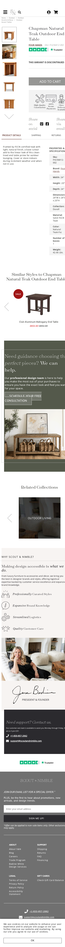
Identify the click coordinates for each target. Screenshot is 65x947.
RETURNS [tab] (56, 135)
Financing (42, 860)
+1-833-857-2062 (18, 735)
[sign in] (48, 12)
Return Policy (16, 887)
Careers (13, 856)
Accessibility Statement (16, 893)
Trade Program (17, 860)
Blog (11, 852)
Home (4, 18)
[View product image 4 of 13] (9, 85)
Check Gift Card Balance (50, 880)
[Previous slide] (6, 307)
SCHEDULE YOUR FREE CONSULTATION (23, 398)
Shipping (42, 849)
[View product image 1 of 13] (9, 34)
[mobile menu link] (5, 13)
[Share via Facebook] (47, 123)
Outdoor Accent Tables (12, 21)
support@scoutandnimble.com (26, 740)
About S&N (15, 849)
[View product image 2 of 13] (9, 51)
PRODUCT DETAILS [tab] (11, 135)
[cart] (56, 12)
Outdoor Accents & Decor (13, 19)
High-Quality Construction (40, 106)
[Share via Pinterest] (41, 123)
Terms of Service (18, 880)
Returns (41, 852)
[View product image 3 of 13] (9, 68)
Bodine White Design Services (18, 865)
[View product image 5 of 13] (9, 102)
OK (32, 940)
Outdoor (11, 18)
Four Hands (35, 45)
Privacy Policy (16, 883)
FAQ (39, 856)
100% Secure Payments (51, 106)
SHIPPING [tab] (36, 135)
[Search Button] (19, 12)
